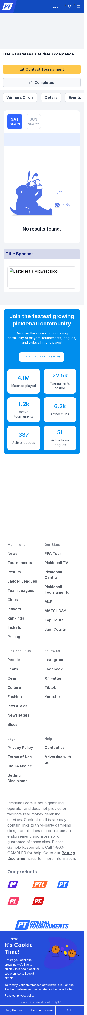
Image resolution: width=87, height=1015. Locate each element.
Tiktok (50, 687)
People (13, 659)
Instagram (54, 659)
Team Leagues (20, 590)
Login (57, 6)
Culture (14, 687)
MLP (48, 601)
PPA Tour (53, 553)
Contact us (55, 747)
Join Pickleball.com (39, 357)
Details (51, 97)
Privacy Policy (20, 747)
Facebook (54, 669)
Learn (12, 669)
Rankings (15, 618)
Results (14, 572)
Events (75, 97)
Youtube (52, 696)
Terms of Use (19, 756)
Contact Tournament (45, 69)
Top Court (54, 620)
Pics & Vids (17, 706)
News (12, 553)
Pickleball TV (56, 562)
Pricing (13, 636)
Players (14, 609)
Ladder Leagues (22, 581)
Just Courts (55, 629)
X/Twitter (53, 678)
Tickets (14, 627)
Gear (11, 678)
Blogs (12, 724)
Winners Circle (20, 97)
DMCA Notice (19, 766)
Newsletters (18, 715)
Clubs (12, 599)
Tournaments (19, 562)
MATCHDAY (55, 610)
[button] (69, 6)
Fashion (14, 696)
